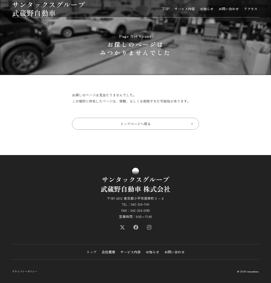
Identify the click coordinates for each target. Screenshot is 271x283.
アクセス (250, 8)
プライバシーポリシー (24, 271)
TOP (165, 8)
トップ (91, 252)
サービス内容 (184, 8)
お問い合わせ (228, 8)
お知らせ (206, 8)
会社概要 (108, 252)
